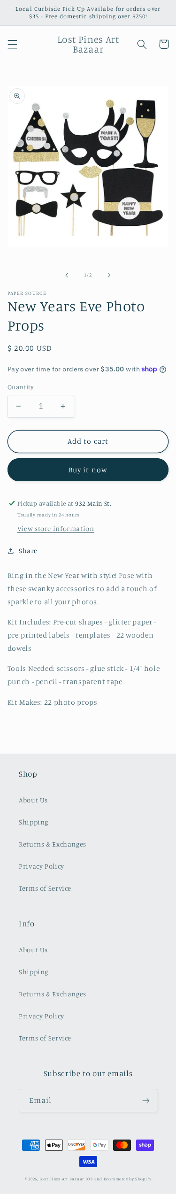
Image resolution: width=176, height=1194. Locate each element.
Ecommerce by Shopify (128, 1178)
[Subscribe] (146, 1100)
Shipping (33, 822)
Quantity (20, 387)
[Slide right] (109, 275)
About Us (33, 800)
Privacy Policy (41, 866)
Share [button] (28, 551)
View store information (55, 528)
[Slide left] (66, 275)
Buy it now (88, 469)
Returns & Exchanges (52, 844)
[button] (12, 44)
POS (89, 1178)
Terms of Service (45, 888)
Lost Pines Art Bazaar (61, 1178)
